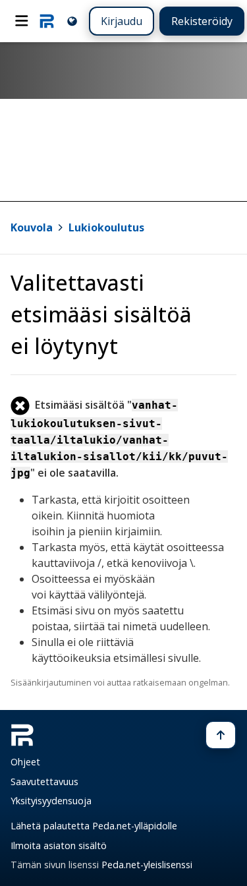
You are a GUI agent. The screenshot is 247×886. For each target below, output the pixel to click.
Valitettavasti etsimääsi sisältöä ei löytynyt (101, 314)
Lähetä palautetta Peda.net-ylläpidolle (94, 825)
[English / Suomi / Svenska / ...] (72, 20)
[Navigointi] (22, 21)
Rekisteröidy (202, 21)
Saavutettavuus (44, 781)
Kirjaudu (121, 21)
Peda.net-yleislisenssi (146, 864)
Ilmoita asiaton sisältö (59, 845)
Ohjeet (25, 761)
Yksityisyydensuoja (51, 800)
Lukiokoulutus (106, 227)
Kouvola (32, 227)
